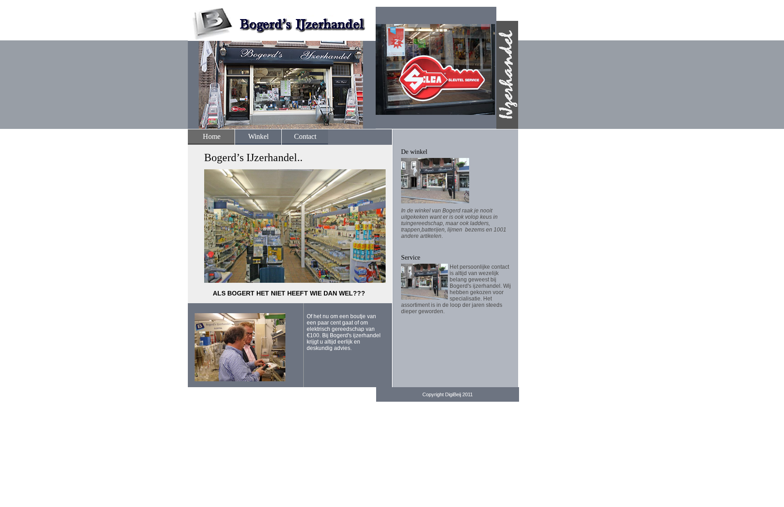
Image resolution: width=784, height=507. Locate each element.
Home (211, 136)
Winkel (258, 136)
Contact (305, 136)
